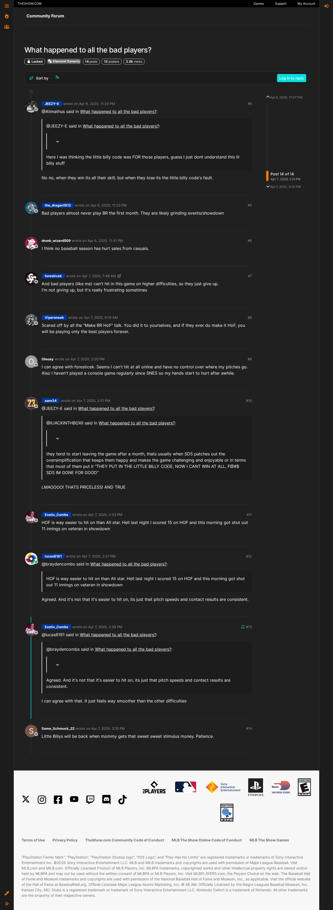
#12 (249, 556)
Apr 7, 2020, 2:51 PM (93, 400)
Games (259, 3)
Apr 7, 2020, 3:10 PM (108, 728)
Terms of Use (33, 840)
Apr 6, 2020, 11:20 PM (97, 104)
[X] (26, 800)
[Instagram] (42, 800)
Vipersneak (54, 317)
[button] (6, 893)
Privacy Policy (65, 840)
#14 (249, 728)
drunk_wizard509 (56, 240)
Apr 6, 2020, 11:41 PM (105, 240)
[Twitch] (90, 800)
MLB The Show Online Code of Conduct (207, 840)
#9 (250, 359)
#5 (250, 205)
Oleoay (48, 359)
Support (280, 3)
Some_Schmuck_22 (58, 728)
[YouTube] (74, 800)
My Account (306, 3)
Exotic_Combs (56, 515)
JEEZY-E (52, 104)
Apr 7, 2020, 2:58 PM (105, 627)
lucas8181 (53, 556)
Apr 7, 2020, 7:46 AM (99, 276)
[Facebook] (58, 800)
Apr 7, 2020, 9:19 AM (101, 317)
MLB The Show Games (269, 840)
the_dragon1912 (58, 205)
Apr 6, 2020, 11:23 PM (109, 205)
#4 (250, 104)
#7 (250, 276)
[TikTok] (122, 800)
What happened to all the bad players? (118, 111)
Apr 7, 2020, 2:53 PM (105, 515)
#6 (250, 240)
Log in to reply (291, 78)
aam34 (51, 400)
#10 (249, 400)
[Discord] (106, 800)
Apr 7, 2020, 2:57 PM (99, 556)
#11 (249, 515)
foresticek (53, 276)
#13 (249, 627)
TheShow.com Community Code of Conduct (124, 840)
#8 (250, 317)
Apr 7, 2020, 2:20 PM (88, 359)
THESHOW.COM (30, 3)
